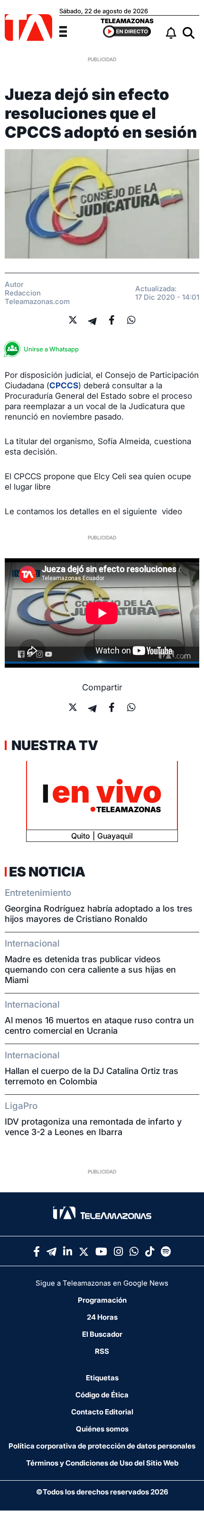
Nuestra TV (53, 745)
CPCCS (63, 385)
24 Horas (102, 1317)
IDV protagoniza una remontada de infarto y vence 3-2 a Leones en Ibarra (93, 1127)
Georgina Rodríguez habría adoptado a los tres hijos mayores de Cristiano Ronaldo (99, 913)
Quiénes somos (102, 1428)
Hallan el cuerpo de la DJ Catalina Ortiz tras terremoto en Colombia (91, 1076)
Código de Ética (102, 1394)
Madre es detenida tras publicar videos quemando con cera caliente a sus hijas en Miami (90, 969)
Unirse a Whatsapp (51, 349)
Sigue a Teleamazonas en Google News (102, 1283)
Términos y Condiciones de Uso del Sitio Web (102, 1462)
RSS (102, 1351)
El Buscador (102, 1334)
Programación (102, 1300)
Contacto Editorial (102, 1411)
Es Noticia (47, 872)
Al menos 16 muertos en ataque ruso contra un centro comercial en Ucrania (99, 1025)
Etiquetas (102, 1377)
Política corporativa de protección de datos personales (102, 1445)
